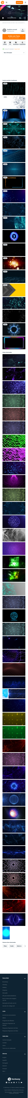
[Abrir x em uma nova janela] (18, 1095)
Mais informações (8, 52)
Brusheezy (5, 991)
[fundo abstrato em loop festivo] (13, 262)
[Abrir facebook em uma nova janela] (6, 1095)
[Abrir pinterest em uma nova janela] (13, 1095)
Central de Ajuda (6, 1053)
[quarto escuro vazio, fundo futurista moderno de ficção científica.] (13, 114)
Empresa (4, 999)
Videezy (4, 997)
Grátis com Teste (14, 36)
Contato (4, 1056)
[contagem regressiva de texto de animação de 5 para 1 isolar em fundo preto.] (13, 235)
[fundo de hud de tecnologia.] (13, 328)
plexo (5, 955)
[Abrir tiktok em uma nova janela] (16, 1095)
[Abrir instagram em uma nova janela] (8, 1095)
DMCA (4, 1027)
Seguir (22, 31)
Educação (4, 1002)
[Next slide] (21, 955)
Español (4, 1073)
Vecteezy (4, 994)
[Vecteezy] (2, 2)
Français (4, 1081)
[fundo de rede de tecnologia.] (13, 101)
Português (5, 1076)
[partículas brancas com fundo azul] (13, 195)
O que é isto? (17, 49)
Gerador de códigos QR (8, 1015)
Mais (3, 1084)
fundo (12, 955)
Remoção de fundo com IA (9, 1012)
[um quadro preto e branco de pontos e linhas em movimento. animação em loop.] (13, 315)
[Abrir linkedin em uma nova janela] (11, 1095)
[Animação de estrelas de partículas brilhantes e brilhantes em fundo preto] (13, 249)
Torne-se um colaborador (9, 1061)
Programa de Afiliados (8, 1030)
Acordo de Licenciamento (9, 1024)
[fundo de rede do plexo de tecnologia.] (13, 275)
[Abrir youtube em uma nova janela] (21, 1095)
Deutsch (4, 1079)
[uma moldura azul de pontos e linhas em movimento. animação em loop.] (13, 208)
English (4, 1070)
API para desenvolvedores (9, 1005)
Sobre (4, 1058)
